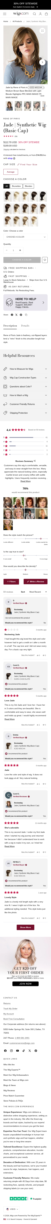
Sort (23, 592)
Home (5, 21)
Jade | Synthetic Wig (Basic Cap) (26, 612)
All (7, 186)
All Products (17, 21)
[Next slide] (42, 62)
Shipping (6, 149)
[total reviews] (25, 136)
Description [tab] (10, 325)
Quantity (7, 244)
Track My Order (10, 1008)
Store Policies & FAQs (13, 1101)
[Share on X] (16, 314)
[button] (4, 13)
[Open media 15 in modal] (42, 31)
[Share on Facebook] (12, 314)
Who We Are (9, 1064)
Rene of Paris (11, 119)
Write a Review (37, 582)
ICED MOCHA (35, 87)
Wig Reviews (9, 1090)
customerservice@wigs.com (22, 1043)
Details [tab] (25, 325)
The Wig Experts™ (11, 1070)
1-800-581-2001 (22, 1038)
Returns (6, 1003)
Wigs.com (13, 1216)
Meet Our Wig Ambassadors (16, 1075)
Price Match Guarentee (13, 1096)
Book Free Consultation (14, 1019)
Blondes (28, 186)
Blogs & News (9, 1085)
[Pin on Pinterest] (21, 314)
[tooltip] (35, 461)
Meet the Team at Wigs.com (15, 1080)
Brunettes (16, 186)
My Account (8, 1014)
